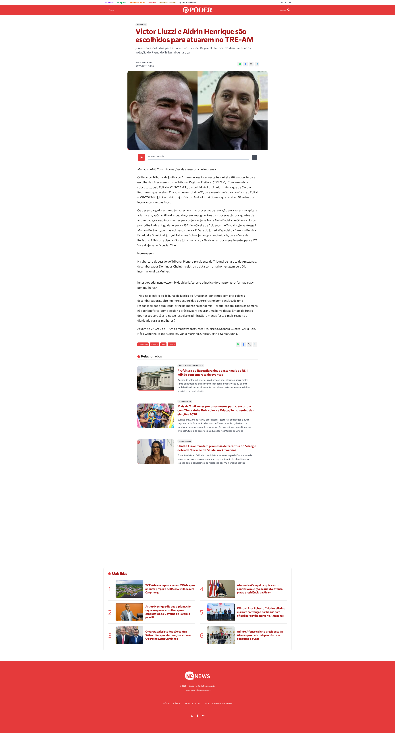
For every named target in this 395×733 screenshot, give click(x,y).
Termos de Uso (193, 703)
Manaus (154, 344)
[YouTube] (290, 2)
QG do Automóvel (187, 2)
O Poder (152, 2)
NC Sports (121, 2)
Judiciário (141, 25)
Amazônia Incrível (167, 2)
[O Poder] (197, 9)
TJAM (163, 344)
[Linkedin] (257, 64)
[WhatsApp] (239, 64)
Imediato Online (137, 2)
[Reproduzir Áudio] (141, 157)
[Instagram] (282, 2)
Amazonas (143, 344)
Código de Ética (172, 703)
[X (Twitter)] (251, 64)
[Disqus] (197, 513)
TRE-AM (172, 344)
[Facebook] (286, 2)
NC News (109, 2)
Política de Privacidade (218, 703)
